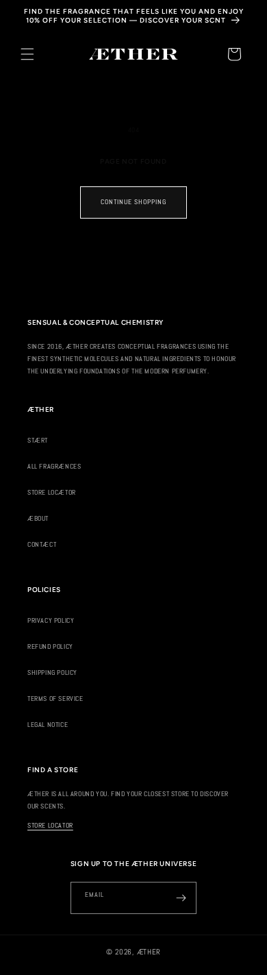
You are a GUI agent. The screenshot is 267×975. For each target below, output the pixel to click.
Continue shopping (133, 201)
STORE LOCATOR (50, 825)
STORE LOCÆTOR (51, 492)
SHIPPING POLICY (52, 672)
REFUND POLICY (50, 646)
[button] (27, 54)
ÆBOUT (38, 518)
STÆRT (37, 440)
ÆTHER (149, 952)
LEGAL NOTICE (47, 724)
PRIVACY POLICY (50, 620)
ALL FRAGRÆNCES (54, 466)
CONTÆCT (41, 544)
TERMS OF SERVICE (55, 698)
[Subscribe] (181, 898)
